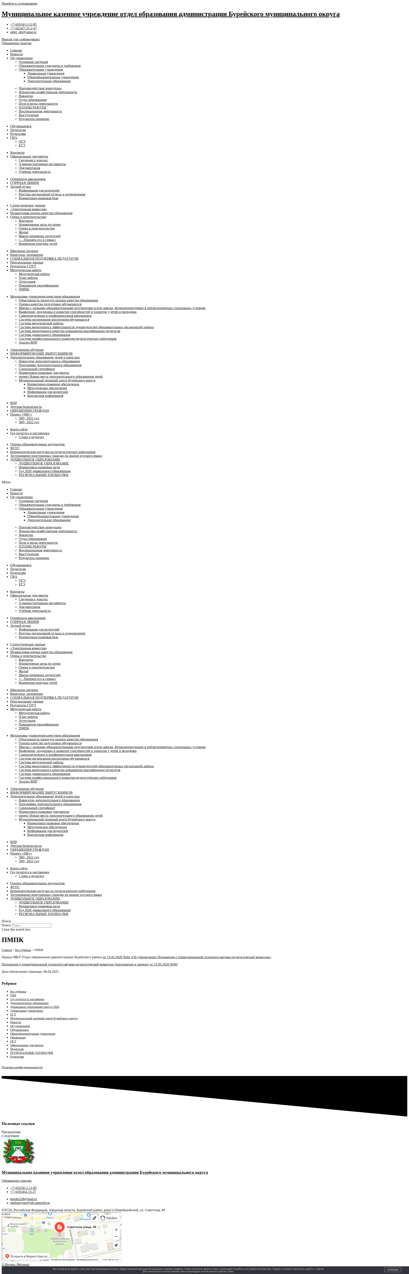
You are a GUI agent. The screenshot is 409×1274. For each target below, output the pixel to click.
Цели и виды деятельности (38, 103)
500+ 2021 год (29, 418)
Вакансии (26, 96)
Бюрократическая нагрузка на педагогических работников (52, 452)
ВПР (13, 403)
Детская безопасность (26, 407)
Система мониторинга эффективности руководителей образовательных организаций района (86, 327)
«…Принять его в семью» (37, 240)
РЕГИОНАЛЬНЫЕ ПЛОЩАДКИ (43, 475)
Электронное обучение (27, 349)
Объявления (18, 1037)
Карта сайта (18, 429)
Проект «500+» (21, 414)
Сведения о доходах (33, 160)
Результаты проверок (34, 119)
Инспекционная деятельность (40, 111)
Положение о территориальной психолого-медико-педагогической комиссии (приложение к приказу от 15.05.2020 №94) (90, 964)
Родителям (18, 134)
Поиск (6, 925)
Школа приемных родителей (39, 236)
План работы (28, 278)
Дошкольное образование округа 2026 (34, 1007)
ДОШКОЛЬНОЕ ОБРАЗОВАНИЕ (35, 459)
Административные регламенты (42, 164)
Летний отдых (20, 186)
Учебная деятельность (35, 172)
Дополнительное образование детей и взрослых (45, 357)
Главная (16, 50)
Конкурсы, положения (26, 255)
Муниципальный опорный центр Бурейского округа (57, 380)
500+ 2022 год (29, 422)
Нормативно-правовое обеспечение (53, 384)
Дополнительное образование (49, 81)
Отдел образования (33, 100)
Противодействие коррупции (40, 88)
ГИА (13, 137)
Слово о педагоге (31, 437)
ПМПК (24, 289)
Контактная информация (45, 395)
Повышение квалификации (39, 285)
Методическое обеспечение (47, 388)
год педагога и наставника (27, 999)
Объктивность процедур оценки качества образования (58, 300)
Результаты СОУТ (23, 266)
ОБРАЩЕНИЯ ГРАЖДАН (29, 410)
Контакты (17, 152)
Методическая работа (25, 270)
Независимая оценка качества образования (41, 213)
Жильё (23, 232)
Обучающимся (20, 126)
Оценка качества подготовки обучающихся (50, 304)
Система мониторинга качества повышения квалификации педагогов (69, 331)
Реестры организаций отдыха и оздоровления (52, 194)
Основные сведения (33, 62)
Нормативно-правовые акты (39, 467)
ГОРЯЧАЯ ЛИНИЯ (24, 183)
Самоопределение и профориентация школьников (55, 315)
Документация (29, 168)
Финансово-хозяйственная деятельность (48, 92)
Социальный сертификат (37, 369)
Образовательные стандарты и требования (50, 65)
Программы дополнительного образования (50, 365)
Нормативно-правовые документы (44, 372)
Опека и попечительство (28, 217)
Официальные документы (29, 156)
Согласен (393, 1270)
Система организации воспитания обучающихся (54, 319)
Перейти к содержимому (20, 3)
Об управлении (21, 58)
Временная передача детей (38, 243)
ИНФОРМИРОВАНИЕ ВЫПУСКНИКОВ (41, 353)
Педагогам (18, 130)
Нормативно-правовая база (38, 198)
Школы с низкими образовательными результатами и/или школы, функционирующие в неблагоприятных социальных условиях (112, 308)
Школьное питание (24, 251)
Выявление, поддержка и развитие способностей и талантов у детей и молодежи (78, 312)
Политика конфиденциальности (22, 1067)
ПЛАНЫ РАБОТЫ (32, 107)
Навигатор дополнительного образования (49, 361)
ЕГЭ (22, 145)
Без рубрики (18, 991)
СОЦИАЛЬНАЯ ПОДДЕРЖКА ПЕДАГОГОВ (44, 258)
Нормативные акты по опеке (40, 224)
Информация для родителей (39, 190)
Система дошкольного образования (44, 335)
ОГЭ (22, 141)
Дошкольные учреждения (45, 73)
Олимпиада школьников (28, 179)
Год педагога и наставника (29, 433)
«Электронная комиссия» (28, 209)
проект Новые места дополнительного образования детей (61, 376)
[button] (204, 482)
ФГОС (15, 448)
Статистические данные (27, 205)
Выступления (29, 115)
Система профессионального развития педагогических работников (68, 338)
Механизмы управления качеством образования (45, 296)
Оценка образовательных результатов (37, 444)
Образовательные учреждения (41, 69)
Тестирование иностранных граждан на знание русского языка (56, 456)
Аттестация (27, 281)
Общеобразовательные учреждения (53, 77)
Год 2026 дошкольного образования (45, 471)
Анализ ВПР (28, 342)
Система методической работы (41, 323)
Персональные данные (26, 262)
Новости (16, 54)
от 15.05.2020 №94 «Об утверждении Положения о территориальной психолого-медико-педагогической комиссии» (187, 957)
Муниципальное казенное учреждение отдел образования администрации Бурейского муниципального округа (171, 14)
